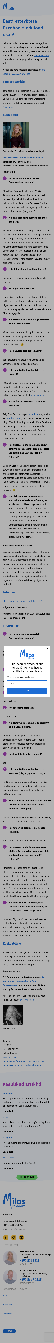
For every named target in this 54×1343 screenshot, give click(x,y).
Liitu (27, 690)
